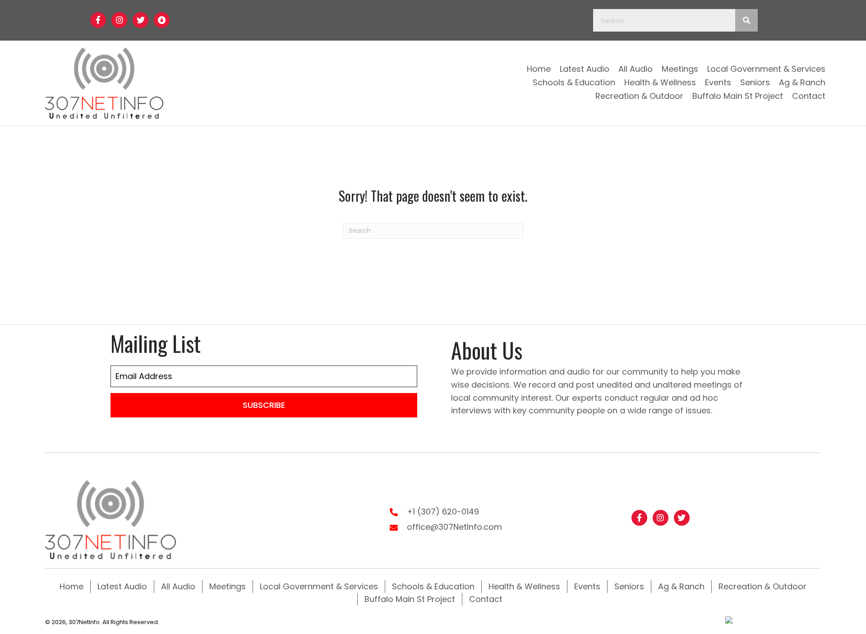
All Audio (178, 586)
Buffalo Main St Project (409, 599)
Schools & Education (433, 586)
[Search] (746, 20)
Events (587, 586)
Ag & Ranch (681, 586)
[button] (98, 20)
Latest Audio (122, 586)
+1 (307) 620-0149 (443, 511)
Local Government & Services (319, 586)
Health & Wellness (524, 586)
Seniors (629, 586)
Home (71, 586)
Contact (485, 599)
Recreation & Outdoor (762, 586)
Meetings (227, 586)
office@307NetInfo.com (454, 526)
